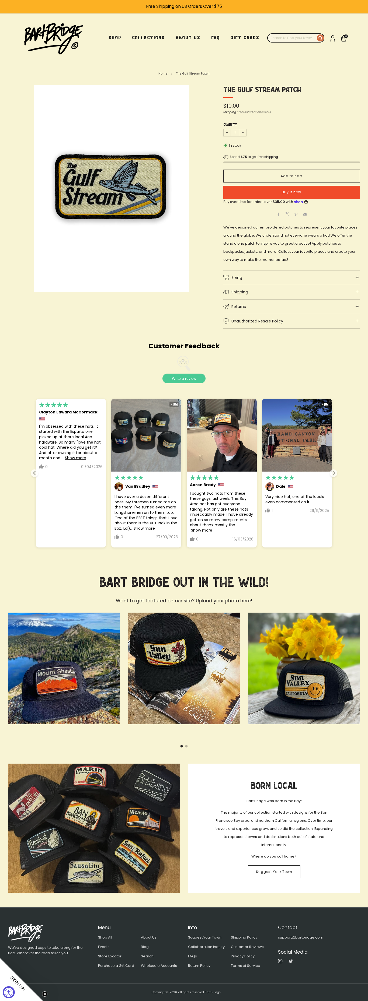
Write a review (184, 378)
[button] (21, 979)
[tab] (181, 746)
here (245, 601)
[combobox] (292, 38)
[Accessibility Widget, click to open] (9, 992)
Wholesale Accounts (159, 965)
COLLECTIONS (148, 37)
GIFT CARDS (245, 37)
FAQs (192, 956)
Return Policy (199, 965)
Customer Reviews (247, 946)
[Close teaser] (44, 994)
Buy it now (291, 192)
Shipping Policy (244, 937)
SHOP (115, 37)
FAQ (215, 37)
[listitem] (184, 6)
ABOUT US (188, 37)
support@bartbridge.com (300, 937)
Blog (145, 946)
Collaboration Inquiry (206, 946)
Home (162, 73)
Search (147, 956)
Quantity (230, 124)
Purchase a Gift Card (116, 965)
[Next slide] (333, 473)
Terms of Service (245, 965)
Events (103, 946)
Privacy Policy (243, 956)
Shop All (105, 937)
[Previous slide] (34, 473)
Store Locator (109, 956)
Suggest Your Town (274, 871)
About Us (149, 937)
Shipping (229, 112)
